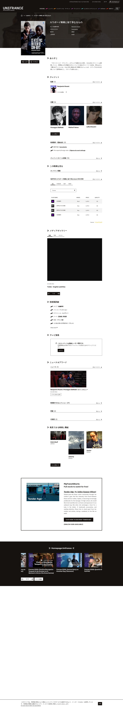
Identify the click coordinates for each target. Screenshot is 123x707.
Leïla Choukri (91, 127)
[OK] (100, 703)
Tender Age (69, 492)
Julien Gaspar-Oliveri (86, 492)
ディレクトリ (77, 8)
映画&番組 (42, 8)
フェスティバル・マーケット (63, 8)
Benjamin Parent (76, 26)
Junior (88, 450)
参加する (111, 8)
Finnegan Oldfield (56, 127)
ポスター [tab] (61, 235)
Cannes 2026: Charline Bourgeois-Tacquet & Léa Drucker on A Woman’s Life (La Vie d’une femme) (33, 571)
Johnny (71, 457)
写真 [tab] (55, 235)
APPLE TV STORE (60, 205)
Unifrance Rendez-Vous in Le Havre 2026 (79, 1)
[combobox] (63, 190)
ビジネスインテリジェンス (90, 8)
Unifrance (103, 8)
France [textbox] (54, 190)
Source (92, 222)
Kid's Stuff (54, 442)
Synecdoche (75, 29)
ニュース (50, 8)
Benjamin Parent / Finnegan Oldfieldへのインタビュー (69, 390)
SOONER (58, 201)
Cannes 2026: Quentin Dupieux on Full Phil (89, 570)
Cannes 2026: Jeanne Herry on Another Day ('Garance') (60, 570)
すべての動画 (39, 579)
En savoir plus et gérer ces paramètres (31, 705)
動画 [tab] (50, 235)
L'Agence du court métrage (77, 150)
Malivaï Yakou (73, 127)
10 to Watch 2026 (96, 1)
